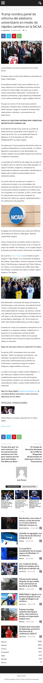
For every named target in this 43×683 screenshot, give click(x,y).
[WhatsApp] (19, 36)
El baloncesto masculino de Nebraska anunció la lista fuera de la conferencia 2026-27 (29, 630)
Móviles (3, 662)
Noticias (4, 642)
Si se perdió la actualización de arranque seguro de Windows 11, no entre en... (30, 552)
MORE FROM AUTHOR (29, 486)
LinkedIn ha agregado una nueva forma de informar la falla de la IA (30, 535)
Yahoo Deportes (17, 256)
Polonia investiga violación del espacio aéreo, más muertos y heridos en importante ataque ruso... (29, 614)
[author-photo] (21, 472)
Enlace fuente (6, 426)
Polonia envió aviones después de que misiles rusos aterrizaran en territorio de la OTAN (29, 582)
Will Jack (21, 589)
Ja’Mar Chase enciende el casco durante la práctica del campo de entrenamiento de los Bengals (6, 504)
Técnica (3, 649)
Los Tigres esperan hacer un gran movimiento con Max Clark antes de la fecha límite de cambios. (21, 504)
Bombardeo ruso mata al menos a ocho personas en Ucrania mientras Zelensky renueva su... (30, 521)
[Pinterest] (14, 36)
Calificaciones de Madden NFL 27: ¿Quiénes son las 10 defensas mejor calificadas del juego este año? (35, 504)
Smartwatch (5, 652)
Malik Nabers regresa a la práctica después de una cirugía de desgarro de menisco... (30, 597)
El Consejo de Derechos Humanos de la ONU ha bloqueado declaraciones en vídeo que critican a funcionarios (33, 454)
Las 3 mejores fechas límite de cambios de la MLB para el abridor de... (29, 566)
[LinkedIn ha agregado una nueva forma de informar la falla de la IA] (9, 538)
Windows (4, 659)
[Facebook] (3, 36)
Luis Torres (6, 30)
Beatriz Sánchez (24, 528)
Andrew (21, 541)
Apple (3, 656)
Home (2, 8)
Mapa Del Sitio (21, 676)
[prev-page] (20, 511)
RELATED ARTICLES (13, 486)
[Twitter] (8, 36)
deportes (9, 8)
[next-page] (23, 511)
